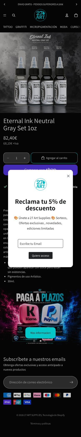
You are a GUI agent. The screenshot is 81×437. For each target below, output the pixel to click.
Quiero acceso (40, 255)
